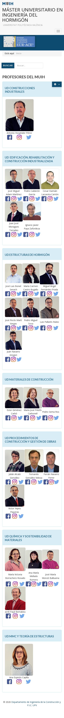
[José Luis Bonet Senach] (13, 273)
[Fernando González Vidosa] (33, 460)
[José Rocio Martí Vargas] (13, 307)
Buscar (8, 65)
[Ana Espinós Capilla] (19, 659)
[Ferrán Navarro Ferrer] (51, 460)
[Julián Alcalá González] (14, 460)
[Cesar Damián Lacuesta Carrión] (50, 178)
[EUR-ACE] (19, 41)
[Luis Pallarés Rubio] (49, 307)
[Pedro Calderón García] (32, 178)
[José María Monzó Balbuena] (50, 558)
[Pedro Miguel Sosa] (31, 307)
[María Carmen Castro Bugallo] (31, 273)
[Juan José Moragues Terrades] (14, 211)
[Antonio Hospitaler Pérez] (19, 114)
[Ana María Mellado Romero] (34, 558)
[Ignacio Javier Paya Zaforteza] (32, 211)
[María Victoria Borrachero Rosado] (15, 558)
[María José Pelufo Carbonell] (32, 397)
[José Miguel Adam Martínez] (14, 178)
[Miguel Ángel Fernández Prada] (49, 273)
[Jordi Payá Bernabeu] (15, 598)
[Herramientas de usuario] (57, 84)
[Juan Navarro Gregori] (13, 339)
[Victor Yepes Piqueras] (14, 495)
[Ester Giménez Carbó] (14, 397)
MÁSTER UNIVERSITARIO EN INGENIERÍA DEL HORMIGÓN (32, 14)
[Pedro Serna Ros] (50, 397)
